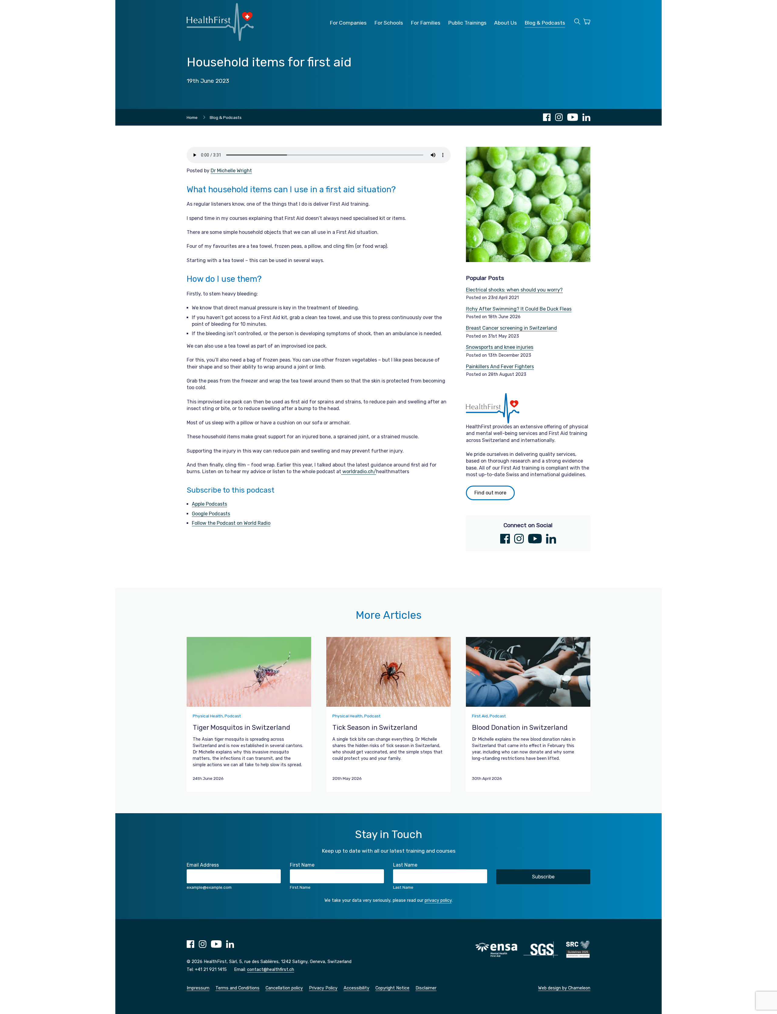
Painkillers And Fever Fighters (500, 366)
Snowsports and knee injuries (499, 347)
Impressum (198, 988)
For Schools (388, 23)
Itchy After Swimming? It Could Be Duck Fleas (519, 309)
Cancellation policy (284, 988)
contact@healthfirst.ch (270, 969)
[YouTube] (572, 117)
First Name (302, 865)
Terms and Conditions (237, 988)
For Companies (348, 23)
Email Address (203, 865)
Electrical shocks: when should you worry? (514, 290)
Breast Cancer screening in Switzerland (511, 328)
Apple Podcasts (209, 504)
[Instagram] (559, 117)
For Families (425, 23)
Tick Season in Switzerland (374, 727)
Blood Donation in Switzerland (520, 727)
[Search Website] (577, 22)
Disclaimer (426, 988)
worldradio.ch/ (358, 471)
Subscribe (543, 877)
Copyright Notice (392, 988)
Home (192, 117)
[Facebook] (547, 117)
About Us (505, 23)
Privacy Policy (323, 988)
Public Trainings (467, 23)
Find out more (490, 493)
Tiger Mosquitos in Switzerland (241, 727)
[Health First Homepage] (220, 39)
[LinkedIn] (586, 117)
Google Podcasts (211, 514)
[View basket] (586, 22)
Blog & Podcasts (544, 23)
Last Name (405, 865)
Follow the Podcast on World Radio (231, 523)
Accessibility (356, 988)
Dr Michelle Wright (231, 170)
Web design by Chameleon (564, 988)
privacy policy (438, 900)
